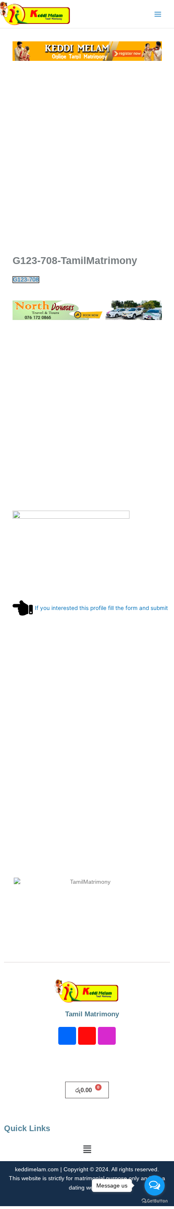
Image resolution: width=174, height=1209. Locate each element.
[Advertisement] (87, 156)
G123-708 (26, 280)
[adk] (87, 310)
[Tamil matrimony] (87, 50)
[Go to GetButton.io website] (155, 1200)
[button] (87, 1149)
